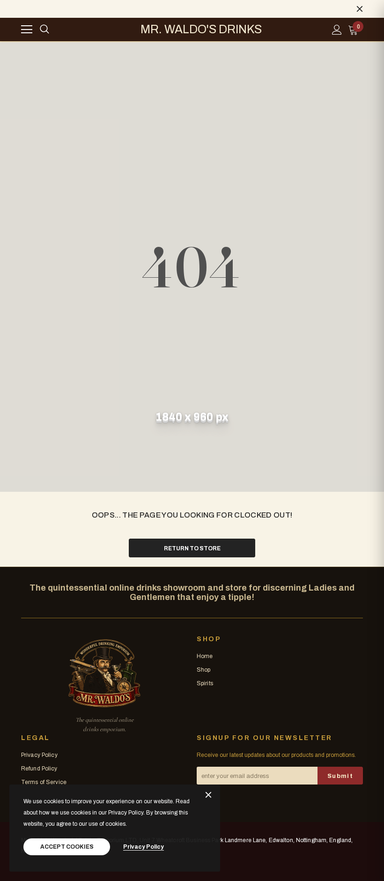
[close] (359, 9)
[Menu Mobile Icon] (26, 29)
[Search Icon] (44, 29)
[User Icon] (337, 30)
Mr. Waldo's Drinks (201, 29)
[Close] (208, 795)
